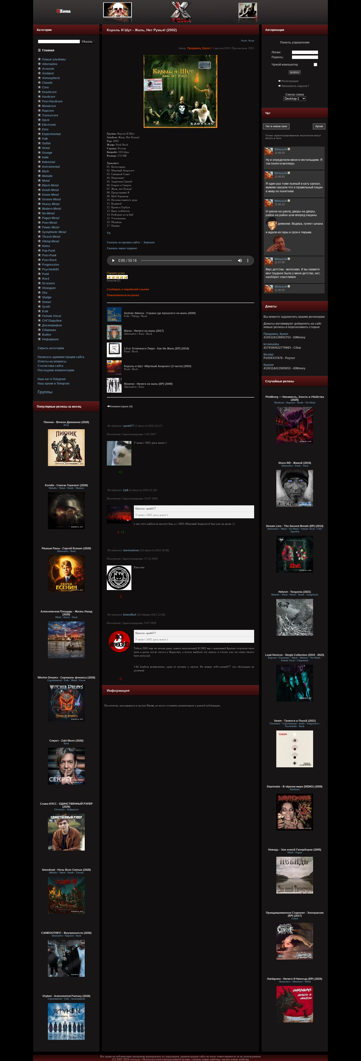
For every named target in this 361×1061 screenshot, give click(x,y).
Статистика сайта (50, 366)
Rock (251, 41)
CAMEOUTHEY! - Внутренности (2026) (66, 932)
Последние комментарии (56, 370)
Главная (48, 50)
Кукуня (269, 365)
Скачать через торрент (122, 248)
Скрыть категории (51, 348)
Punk (244, 41)
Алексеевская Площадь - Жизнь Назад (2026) (66, 613)
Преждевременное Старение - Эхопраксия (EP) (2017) (294, 914)
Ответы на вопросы (52, 361)
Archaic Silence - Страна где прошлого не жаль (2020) (160, 313)
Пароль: (278, 57)
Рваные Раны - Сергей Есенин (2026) (66, 548)
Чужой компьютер (285, 64)
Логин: (276, 52)
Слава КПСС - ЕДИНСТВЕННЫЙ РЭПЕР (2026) (66, 805)
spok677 (128, 425)
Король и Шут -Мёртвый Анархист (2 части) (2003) (157, 366)
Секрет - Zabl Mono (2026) (66, 740)
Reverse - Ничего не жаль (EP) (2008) (148, 383)
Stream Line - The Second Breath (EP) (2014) (294, 525)
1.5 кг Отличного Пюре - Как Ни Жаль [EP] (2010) (156, 348)
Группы (45, 392)
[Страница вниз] (100, 33)
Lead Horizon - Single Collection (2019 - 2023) (294, 654)
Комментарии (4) (121, 406)
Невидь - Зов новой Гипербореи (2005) (294, 849)
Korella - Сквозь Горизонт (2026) (66, 485)
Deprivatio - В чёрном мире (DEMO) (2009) (294, 786)
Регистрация (289, 81)
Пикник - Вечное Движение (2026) (66, 422)
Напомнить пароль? (295, 85)
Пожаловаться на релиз (123, 295)
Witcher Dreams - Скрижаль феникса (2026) (66, 677)
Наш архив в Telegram (53, 383)
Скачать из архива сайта (123, 242)
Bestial (268, 354)
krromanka (271, 344)
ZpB (125, 490)
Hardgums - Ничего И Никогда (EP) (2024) (294, 978)
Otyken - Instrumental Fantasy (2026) (66, 995)
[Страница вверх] (100, 28)
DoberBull (129, 614)
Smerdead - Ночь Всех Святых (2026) (66, 869)
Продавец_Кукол (198, 48)
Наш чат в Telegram (52, 379)
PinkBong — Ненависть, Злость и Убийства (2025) (294, 398)
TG (109, 233)
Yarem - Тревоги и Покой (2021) (295, 720)
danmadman (131, 550)
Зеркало (149, 242)
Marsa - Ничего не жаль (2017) (144, 330)
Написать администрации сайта (61, 357)
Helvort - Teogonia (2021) (294, 591)
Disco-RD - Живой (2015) (294, 462)
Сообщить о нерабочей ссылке (128, 289)
